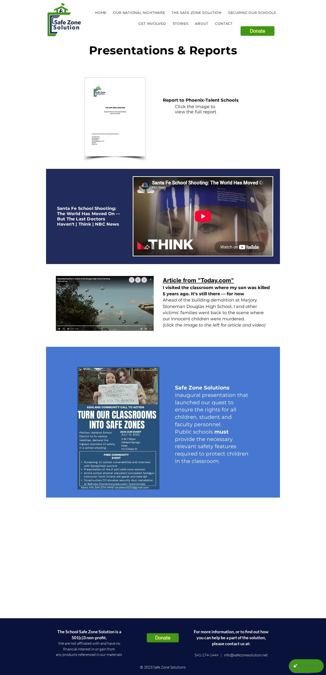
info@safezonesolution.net (246, 655)
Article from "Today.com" (198, 280)
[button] (196, 12)
